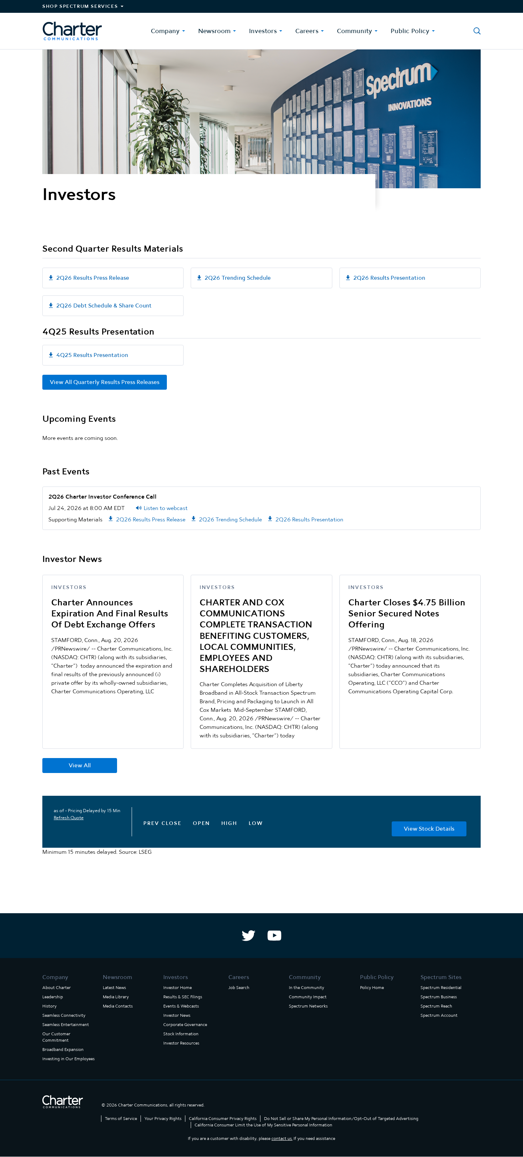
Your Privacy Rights (162, 1118)
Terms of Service (121, 1118)
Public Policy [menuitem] (410, 31)
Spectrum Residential (441, 987)
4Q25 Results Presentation (92, 355)
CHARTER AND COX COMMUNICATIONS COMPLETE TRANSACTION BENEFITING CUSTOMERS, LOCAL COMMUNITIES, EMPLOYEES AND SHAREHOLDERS (256, 635)
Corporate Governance (185, 1024)
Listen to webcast (165, 508)
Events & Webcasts (181, 1006)
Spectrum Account (439, 1015)
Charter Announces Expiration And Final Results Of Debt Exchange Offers (109, 613)
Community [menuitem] (354, 31)
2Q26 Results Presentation (389, 277)
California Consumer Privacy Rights (223, 1118)
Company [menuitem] (165, 31)
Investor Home (177, 987)
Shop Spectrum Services (80, 6)
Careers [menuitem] (306, 31)
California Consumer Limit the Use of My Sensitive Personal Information (263, 1124)
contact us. (281, 1138)
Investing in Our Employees (68, 1058)
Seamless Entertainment (65, 1024)
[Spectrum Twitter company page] (248, 935)
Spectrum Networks (308, 1006)
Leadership (52, 996)
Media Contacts (118, 1006)
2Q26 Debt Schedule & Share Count (104, 305)
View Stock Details (429, 828)
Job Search (238, 987)
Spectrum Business (439, 996)
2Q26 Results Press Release (92, 277)
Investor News (176, 1015)
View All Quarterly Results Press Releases (104, 382)
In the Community (306, 987)
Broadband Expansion (63, 1049)
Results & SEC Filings (182, 996)
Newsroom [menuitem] (214, 31)
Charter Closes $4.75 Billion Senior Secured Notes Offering (406, 613)
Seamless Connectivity (63, 1015)
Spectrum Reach (436, 1006)
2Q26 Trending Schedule (238, 277)
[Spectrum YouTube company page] (274, 935)
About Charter (56, 987)
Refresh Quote (69, 817)
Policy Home (372, 987)
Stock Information (181, 1033)
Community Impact (308, 996)
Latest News (114, 987)
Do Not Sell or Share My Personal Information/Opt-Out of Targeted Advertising (341, 1118)
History (49, 1006)
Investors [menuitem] (263, 31)
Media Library (116, 996)
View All (80, 765)
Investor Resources (181, 1043)
